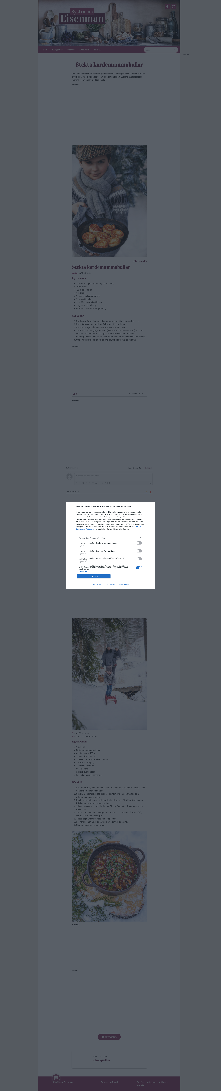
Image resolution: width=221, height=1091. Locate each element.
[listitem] (110, 538)
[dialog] (110, 545)
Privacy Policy (124, 584)
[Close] (150, 506)
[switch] (139, 543)
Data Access (110, 584)
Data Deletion (97, 584)
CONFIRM (94, 576)
